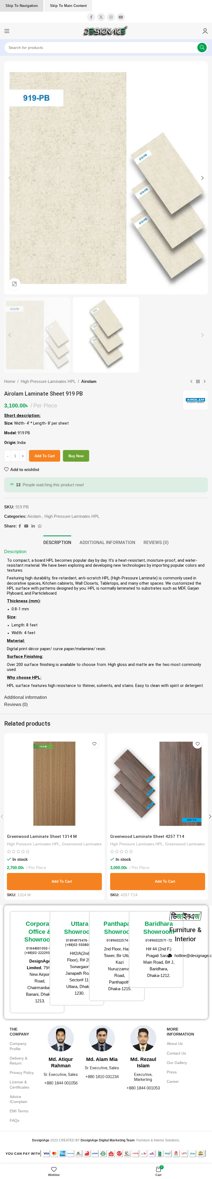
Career (173, 1081)
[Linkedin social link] (33, 526)
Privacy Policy (22, 1072)
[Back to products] (198, 381)
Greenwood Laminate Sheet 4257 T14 (147, 836)
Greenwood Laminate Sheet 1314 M (42, 836)
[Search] (202, 47)
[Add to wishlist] (94, 744)
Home (9, 381)
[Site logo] (106, 30)
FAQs (14, 1120)
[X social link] (101, 17)
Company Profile (18, 1046)
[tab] (57, 541)
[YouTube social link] (121, 17)
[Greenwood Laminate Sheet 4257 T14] (157, 783)
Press (172, 1072)
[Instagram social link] (111, 17)
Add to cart (45, 456)
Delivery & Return (18, 1060)
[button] (9, 178)
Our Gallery (177, 1062)
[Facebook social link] (91, 17)
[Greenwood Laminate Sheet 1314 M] (54, 783)
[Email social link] (26, 526)
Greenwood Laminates (82, 844)
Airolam (88, 381)
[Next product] (204, 381)
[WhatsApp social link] (39, 526)
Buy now (76, 456)
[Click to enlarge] (14, 284)
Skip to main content (68, 6)
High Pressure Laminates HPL (48, 381)
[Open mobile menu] (6, 30)
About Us (175, 1043)
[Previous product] (191, 381)
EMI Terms (19, 1111)
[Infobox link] (27, 962)
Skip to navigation (22, 6)
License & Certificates (19, 1084)
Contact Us (176, 1053)
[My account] (205, 30)
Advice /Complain (18, 1099)
